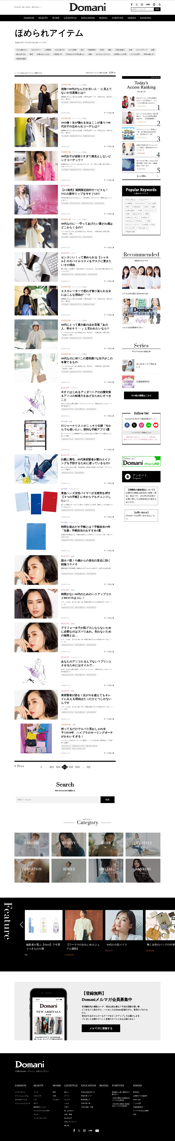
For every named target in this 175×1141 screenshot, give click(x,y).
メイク (36, 1092)
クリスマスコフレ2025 (41, 1111)
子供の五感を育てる (88, 1092)
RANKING (145, 18)
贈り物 (66, 1125)
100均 (102, 50)
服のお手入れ (21, 54)
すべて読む (108, 113)
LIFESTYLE (70, 18)
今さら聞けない (21, 50)
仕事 (54, 1096)
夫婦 (130, 50)
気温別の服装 (21, 59)
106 (77, 767)
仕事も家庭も (120, 50)
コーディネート (20, 1092)
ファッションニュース (22, 1103)
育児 (82, 50)
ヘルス (66, 1103)
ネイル (36, 1114)
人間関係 (48, 50)
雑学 (54, 1092)
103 (58, 767)
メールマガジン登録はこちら (141, 432)
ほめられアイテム (27, 73)
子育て (66, 1107)
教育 (31, 54)
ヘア (35, 1100)
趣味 (109, 50)
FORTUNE (117, 18)
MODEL (103, 18)
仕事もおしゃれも (43, 54)
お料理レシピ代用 (120, 54)
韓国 (90, 54)
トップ (16, 73)
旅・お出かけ (69, 1111)
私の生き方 (68, 1118)
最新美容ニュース (40, 1107)
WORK (55, 18)
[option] (44, 931)
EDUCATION (88, 18)
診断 (152, 50)
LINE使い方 (58, 54)
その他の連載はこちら (141, 395)
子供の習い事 (85, 1103)
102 (52, 767)
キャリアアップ (141, 50)
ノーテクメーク (75, 203)
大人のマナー (36, 50)
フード (66, 1096)
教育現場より (85, 1100)
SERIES (132, 18)
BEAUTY (43, 18)
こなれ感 (65, 102)
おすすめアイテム (21, 1100)
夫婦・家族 (68, 1114)
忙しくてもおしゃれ (79, 748)
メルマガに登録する (100, 1028)
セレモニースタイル (103, 54)
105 (71, 767)
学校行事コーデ (86, 1096)
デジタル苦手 (135, 54)
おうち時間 (72, 50)
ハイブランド (67, 746)
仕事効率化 (92, 50)
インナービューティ (40, 1118)
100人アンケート (70, 1122)
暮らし (66, 1092)
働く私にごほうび (81, 274)
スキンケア (37, 1096)
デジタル (56, 1100)
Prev (20, 766)
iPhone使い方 (149, 54)
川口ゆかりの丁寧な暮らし (75, 54)
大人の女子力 (59, 50)
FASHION (29, 18)
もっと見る (141, 176)
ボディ (36, 1103)
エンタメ (67, 1100)
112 (88, 767)
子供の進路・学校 (87, 1107)
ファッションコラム (22, 1096)
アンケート (140, 475)
